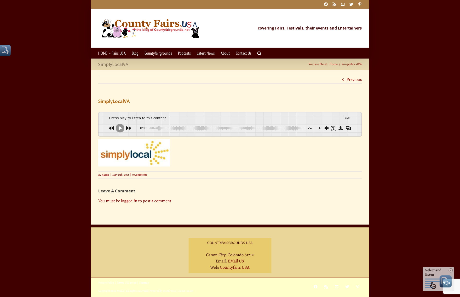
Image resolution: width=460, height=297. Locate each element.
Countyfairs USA (235, 267)
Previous (354, 79)
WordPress (169, 291)
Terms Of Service (126, 283)
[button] (259, 53)
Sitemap (144, 283)
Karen (105, 175)
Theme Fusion (185, 291)
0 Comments (139, 175)
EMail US (236, 261)
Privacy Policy (106, 283)
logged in (129, 201)
